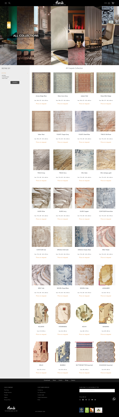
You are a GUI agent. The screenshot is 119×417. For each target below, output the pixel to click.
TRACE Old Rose (106, 134)
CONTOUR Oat (41, 249)
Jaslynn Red (84, 96)
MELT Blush (105, 249)
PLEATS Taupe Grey (63, 134)
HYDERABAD (63, 326)
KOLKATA (41, 326)
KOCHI (84, 326)
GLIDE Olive (41, 211)
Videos (5, 397)
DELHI (41, 365)
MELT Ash (41, 288)
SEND (112, 390)
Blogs (66, 380)
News (54, 380)
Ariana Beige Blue (41, 96)
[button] (6, 3)
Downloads (47, 380)
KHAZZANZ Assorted (105, 365)
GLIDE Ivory (62, 211)
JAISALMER (105, 288)
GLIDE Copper (84, 211)
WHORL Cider (84, 288)
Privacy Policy (7, 399)
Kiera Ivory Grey (63, 96)
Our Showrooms (41, 392)
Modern (4, 75)
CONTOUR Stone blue (106, 211)
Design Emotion (8, 392)
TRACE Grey (41, 173)
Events (60, 380)
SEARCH (15, 82)
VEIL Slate (84, 173)
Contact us (40, 390)
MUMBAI (63, 365)
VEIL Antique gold (105, 173)
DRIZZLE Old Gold (62, 249)
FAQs (39, 399)
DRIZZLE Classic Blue (84, 249)
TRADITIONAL (5, 78)
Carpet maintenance (42, 397)
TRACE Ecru (63, 173)
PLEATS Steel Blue (84, 134)
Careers (73, 380)
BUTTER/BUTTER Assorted (84, 365)
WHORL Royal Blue (63, 288)
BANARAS (106, 326)
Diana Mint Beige (106, 96)
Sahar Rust (41, 134)
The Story (6, 390)
